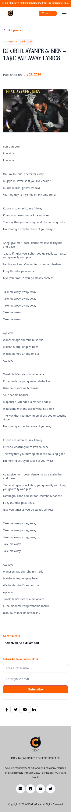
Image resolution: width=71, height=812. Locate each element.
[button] (63, 13)
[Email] (25, 709)
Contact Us (48, 13)
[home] (9, 13)
